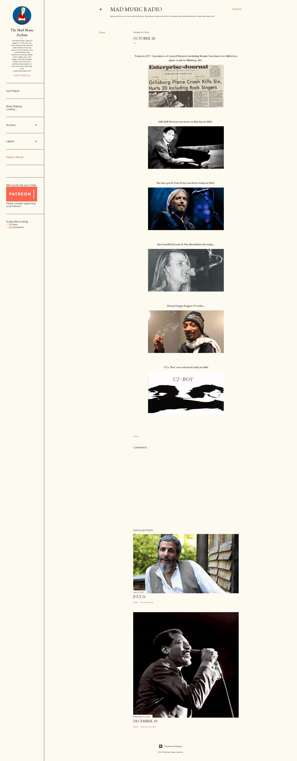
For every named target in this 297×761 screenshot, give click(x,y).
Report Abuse (15, 157)
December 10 (145, 721)
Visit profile (22, 75)
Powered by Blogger (173, 746)
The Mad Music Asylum (22, 32)
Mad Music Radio (136, 9)
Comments (17, 227)
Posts (14, 224)
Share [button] (102, 32)
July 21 (139, 596)
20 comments (147, 602)
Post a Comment (148, 727)
